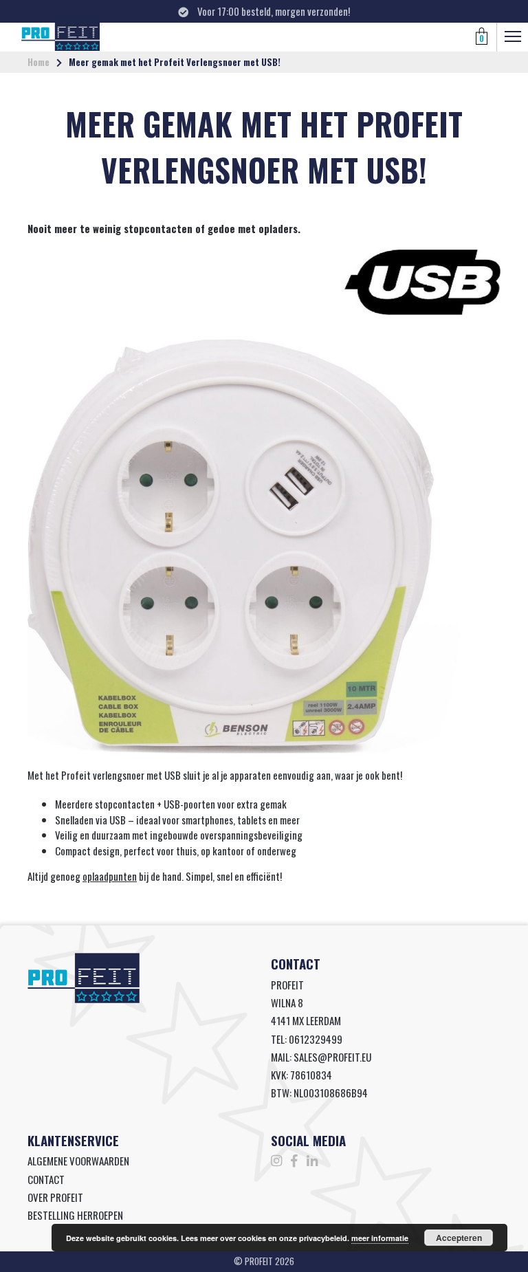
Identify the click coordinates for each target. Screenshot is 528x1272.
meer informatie (379, 1238)
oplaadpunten (109, 876)
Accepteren (459, 1237)
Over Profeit (55, 1197)
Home (39, 62)
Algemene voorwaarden (78, 1160)
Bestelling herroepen (75, 1214)
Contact (46, 1179)
